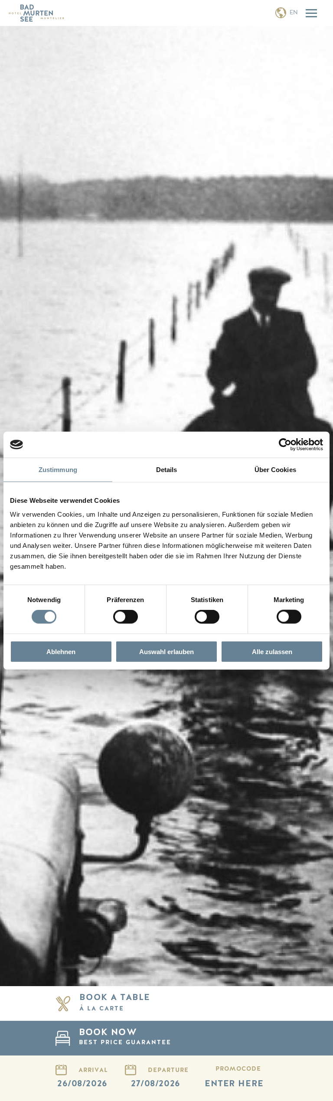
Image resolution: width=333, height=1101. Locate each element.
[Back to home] (36, 13)
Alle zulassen (272, 651)
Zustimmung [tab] (58, 469)
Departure (168, 1070)
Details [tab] (166, 469)
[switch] (125, 617)
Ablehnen (60, 651)
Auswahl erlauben (166, 651)
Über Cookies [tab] (275, 469)
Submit (257, 1038)
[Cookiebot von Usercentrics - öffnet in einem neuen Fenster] (285, 444)
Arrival (93, 1070)
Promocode (238, 1069)
